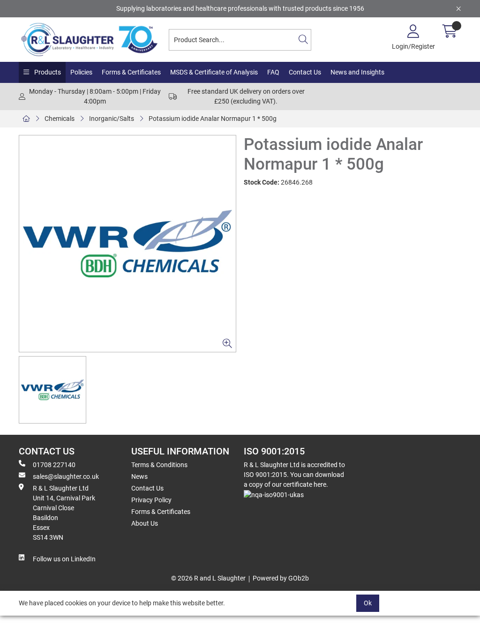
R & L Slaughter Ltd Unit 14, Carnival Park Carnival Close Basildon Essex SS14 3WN (64, 512)
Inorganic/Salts (111, 118)
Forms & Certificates (131, 72)
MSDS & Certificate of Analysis (214, 72)
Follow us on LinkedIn (64, 559)
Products (47, 72)
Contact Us (305, 72)
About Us (144, 523)
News (139, 476)
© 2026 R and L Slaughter (208, 578)
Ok (368, 603)
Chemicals (60, 118)
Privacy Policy (151, 500)
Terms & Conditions (159, 465)
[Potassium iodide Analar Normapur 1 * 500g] (127, 243)
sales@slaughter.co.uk (66, 476)
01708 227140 (54, 465)
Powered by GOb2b (281, 578)
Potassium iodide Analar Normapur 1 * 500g (213, 118)
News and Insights (357, 72)
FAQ (273, 72)
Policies (81, 72)
